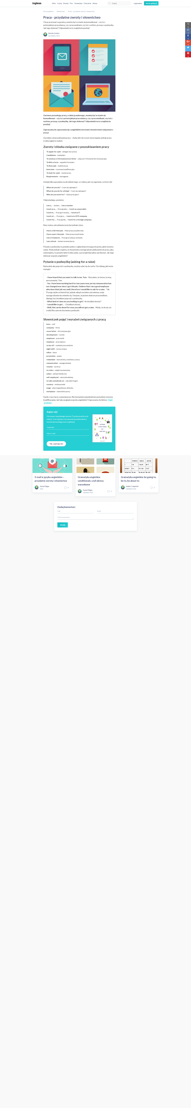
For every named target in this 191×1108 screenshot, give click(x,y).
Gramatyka (78, 3)
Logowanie (138, 3)
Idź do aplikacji (151, 3)
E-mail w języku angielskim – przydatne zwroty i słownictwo (51, 479)
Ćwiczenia (87, 3)
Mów (54, 3)
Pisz (71, 3)
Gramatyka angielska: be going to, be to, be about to (138, 479)
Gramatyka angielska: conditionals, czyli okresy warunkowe (91, 481)
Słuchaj (65, 3)
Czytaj (59, 3)
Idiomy (94, 3)
